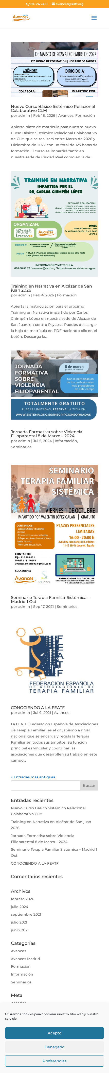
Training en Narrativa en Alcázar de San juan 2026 (51, 288)
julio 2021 (19, 922)
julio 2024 (19, 906)
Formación (85, 115)
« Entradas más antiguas (33, 777)
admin (24, 115)
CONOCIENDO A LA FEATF (38, 707)
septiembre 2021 (26, 914)
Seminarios (21, 447)
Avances (66, 115)
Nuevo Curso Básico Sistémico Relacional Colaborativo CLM (53, 108)
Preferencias (55, 1061)
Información (66, 441)
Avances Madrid (25, 959)
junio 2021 (20, 930)
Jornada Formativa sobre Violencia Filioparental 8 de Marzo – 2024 (46, 433)
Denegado (55, 1047)
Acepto (55, 1033)
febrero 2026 (22, 899)
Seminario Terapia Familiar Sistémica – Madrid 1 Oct (50, 599)
